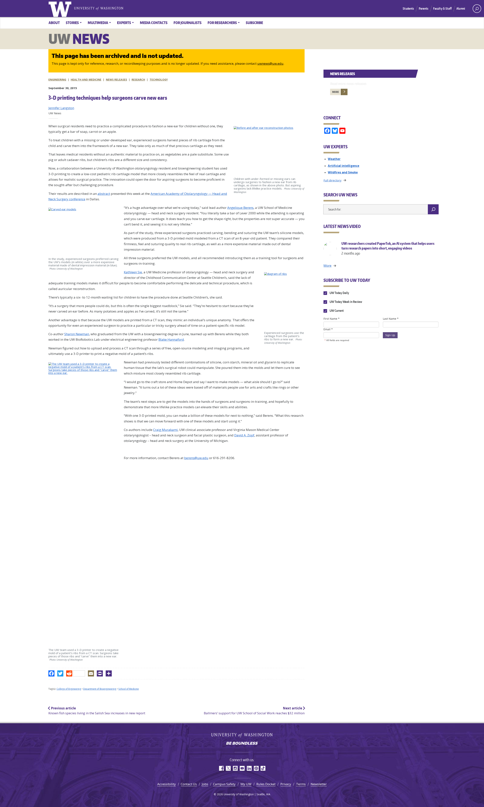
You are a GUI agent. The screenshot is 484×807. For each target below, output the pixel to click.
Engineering (57, 79)
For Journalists (188, 22)
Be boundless (242, 743)
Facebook (221, 768)
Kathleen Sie (133, 272)
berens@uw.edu (196, 458)
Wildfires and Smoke (343, 172)
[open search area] (477, 8)
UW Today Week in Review (345, 302)
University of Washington (60, 8)
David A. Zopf (244, 435)
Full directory (332, 180)
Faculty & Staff (442, 8)
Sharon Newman (76, 334)
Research (138, 79)
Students (408, 8)
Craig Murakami (165, 430)
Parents (423, 8)
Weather (334, 159)
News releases (116, 79)
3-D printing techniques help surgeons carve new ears (107, 97)
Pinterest (256, 768)
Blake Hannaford (171, 339)
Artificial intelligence (343, 166)
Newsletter (319, 784)
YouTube (242, 768)
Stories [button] (72, 22)
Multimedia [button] (98, 22)
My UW (245, 784)
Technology (159, 79)
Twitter (228, 768)
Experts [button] (124, 22)
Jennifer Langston (61, 108)
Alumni (460, 8)
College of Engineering (69, 688)
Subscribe (254, 22)
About (54, 22)
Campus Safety (224, 784)
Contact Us (189, 784)
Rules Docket (265, 784)
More (335, 91)
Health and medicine (86, 79)
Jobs (205, 784)
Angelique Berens (240, 207)
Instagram (235, 768)
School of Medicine (128, 688)
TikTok (263, 768)
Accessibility (166, 784)
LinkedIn (249, 768)
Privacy (285, 784)
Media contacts (154, 22)
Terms (301, 784)
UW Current (336, 311)
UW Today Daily (339, 293)
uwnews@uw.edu (270, 63)
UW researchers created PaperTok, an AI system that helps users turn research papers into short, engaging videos (387, 248)
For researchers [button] (222, 22)
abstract (104, 193)
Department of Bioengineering (99, 688)
